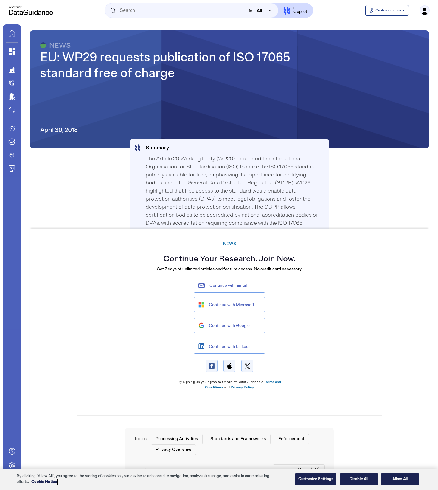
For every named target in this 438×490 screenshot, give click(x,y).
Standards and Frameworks (238, 439)
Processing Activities (177, 439)
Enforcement (291, 439)
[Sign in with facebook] (212, 366)
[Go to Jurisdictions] (12, 83)
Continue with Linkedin (230, 346)
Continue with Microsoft (231, 304)
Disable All (359, 479)
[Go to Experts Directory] (12, 465)
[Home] (31, 10)
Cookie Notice (44, 482)
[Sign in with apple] (229, 366)
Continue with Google (229, 325)
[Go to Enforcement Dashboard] (12, 168)
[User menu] (424, 10)
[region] (219, 479)
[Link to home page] (12, 33)
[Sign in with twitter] (247, 366)
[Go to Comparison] (12, 110)
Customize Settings (315, 479)
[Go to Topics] (12, 97)
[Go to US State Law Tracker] (12, 155)
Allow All (400, 479)
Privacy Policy (242, 387)
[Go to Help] (12, 451)
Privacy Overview (173, 449)
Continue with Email (228, 285)
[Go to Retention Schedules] (12, 128)
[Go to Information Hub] (12, 70)
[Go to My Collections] (12, 52)
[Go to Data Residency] (12, 142)
